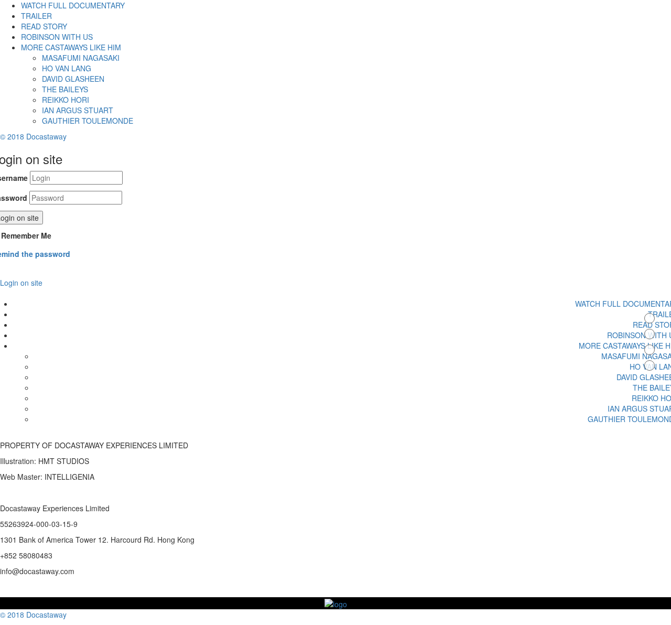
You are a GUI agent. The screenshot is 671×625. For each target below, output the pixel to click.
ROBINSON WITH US (57, 36)
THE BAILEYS (65, 89)
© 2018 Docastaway (33, 136)
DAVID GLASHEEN (73, 78)
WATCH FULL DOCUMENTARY (73, 5)
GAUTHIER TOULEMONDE (87, 120)
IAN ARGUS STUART (77, 110)
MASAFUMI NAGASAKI (81, 57)
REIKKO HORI (65, 99)
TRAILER (36, 15)
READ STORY (44, 26)
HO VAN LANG (66, 68)
